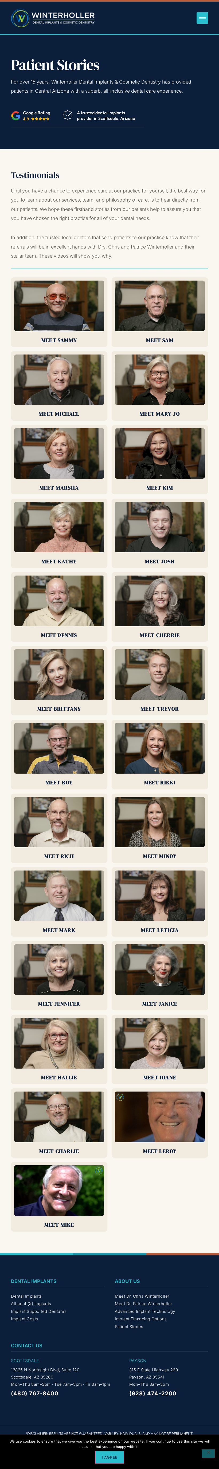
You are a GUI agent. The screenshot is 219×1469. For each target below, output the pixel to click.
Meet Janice (159, 1003)
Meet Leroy (160, 1151)
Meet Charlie (59, 1151)
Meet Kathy (59, 561)
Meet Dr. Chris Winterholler (142, 1296)
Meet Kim (160, 487)
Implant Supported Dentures (39, 1311)
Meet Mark (59, 930)
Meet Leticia (160, 930)
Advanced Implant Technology (145, 1311)
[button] (202, 18)
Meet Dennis (59, 635)
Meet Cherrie (160, 635)
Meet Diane (159, 1077)
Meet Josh (160, 561)
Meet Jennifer (59, 1003)
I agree (110, 1457)
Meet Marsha (59, 487)
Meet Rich (59, 856)
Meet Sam (160, 340)
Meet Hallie (59, 1077)
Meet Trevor (160, 708)
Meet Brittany (59, 708)
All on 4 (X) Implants (31, 1303)
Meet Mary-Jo (160, 414)
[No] (208, 1453)
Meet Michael (59, 414)
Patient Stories (129, 1326)
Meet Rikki (160, 782)
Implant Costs (24, 1318)
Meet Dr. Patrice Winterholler (143, 1303)
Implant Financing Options (141, 1318)
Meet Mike (59, 1224)
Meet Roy (59, 782)
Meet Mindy (160, 856)
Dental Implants (26, 1296)
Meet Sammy (59, 340)
